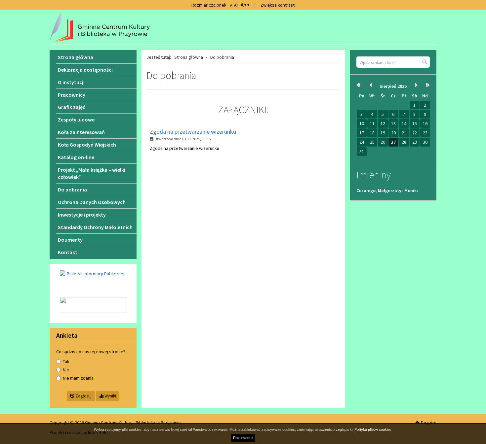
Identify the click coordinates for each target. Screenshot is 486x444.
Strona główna (188, 57)
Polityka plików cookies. (373, 429)
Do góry (428, 423)
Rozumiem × (243, 438)
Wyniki (109, 396)
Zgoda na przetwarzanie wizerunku (193, 131)
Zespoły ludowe (76, 119)
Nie (66, 370)
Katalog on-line (76, 157)
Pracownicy (71, 94)
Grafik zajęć (71, 107)
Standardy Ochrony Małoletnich (95, 227)
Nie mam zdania (78, 378)
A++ (245, 4)
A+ (236, 5)
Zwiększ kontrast (278, 5)
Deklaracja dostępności (85, 69)
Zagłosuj (83, 396)
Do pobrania (72, 189)
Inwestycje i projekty (82, 214)
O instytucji (71, 82)
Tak (66, 361)
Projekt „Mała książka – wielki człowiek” (91, 173)
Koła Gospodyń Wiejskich (87, 144)
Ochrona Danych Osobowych (92, 202)
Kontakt (67, 252)
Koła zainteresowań (81, 132)
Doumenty (70, 239)
